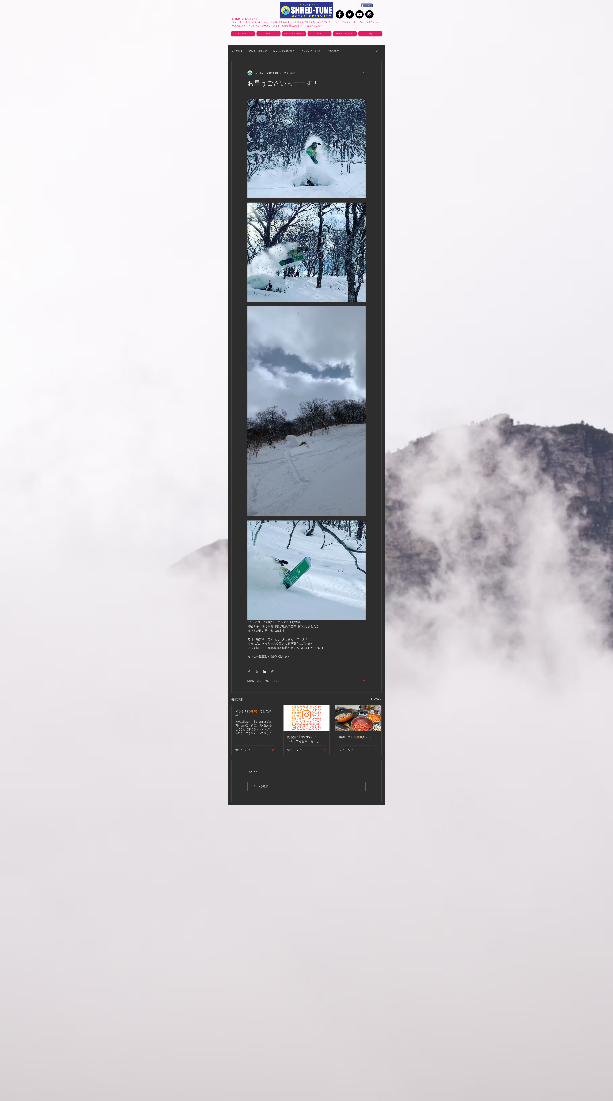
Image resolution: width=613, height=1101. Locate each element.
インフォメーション (311, 51)
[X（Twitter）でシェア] (256, 671)
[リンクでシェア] (272, 671)
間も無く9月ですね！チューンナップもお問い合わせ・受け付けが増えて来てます (306, 739)
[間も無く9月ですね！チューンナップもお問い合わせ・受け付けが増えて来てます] (307, 718)
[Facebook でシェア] (248, 671)
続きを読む (333, 51)
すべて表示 (376, 699)
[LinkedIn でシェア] (264, 671)
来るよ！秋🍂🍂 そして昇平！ (253, 713)
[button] (377, 51)
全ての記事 (237, 51)
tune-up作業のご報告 (284, 51)
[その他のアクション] (364, 73)
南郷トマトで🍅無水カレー (356, 737)
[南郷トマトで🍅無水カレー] (358, 718)
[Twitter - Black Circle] (349, 14)
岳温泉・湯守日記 (258, 51)
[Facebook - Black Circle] (340, 14)
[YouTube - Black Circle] (359, 14)
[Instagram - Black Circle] (369, 14)
